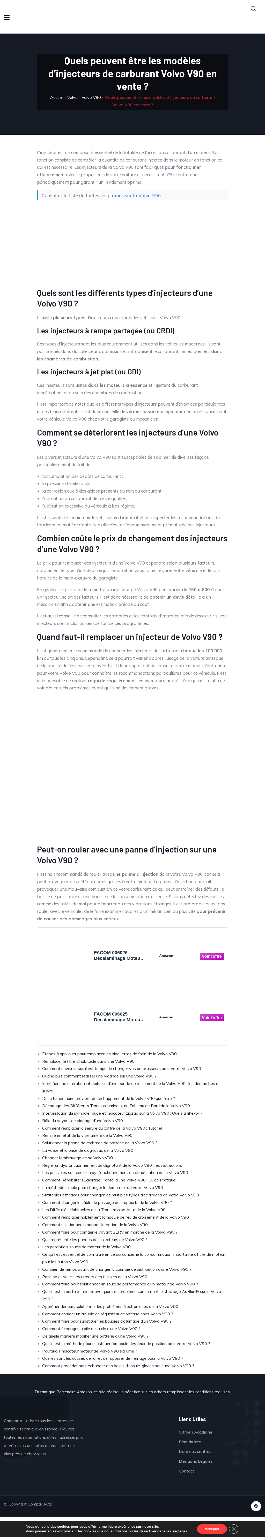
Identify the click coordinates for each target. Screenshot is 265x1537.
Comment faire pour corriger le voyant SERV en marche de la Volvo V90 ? (110, 1232)
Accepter (212, 1528)
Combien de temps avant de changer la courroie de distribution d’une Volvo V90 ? (117, 1269)
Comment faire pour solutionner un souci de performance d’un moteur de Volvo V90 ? (120, 1283)
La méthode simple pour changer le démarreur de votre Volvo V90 (102, 1187)
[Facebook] (256, 1506)
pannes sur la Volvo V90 (134, 195)
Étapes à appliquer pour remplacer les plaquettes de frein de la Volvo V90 (109, 1053)
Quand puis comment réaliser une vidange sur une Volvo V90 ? (99, 1076)
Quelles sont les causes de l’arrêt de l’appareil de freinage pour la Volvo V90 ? (112, 1358)
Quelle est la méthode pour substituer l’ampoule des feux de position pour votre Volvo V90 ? (126, 1343)
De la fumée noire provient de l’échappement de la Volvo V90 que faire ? (108, 1098)
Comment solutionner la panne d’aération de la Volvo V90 (95, 1224)
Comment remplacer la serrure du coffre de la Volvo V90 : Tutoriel (102, 1128)
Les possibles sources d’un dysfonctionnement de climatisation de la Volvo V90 (115, 1172)
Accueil (56, 97)
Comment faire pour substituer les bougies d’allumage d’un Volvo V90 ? (107, 1321)
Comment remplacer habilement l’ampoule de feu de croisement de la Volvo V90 (115, 1217)
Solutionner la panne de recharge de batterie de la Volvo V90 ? (99, 1142)
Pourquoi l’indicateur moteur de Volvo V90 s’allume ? (89, 1351)
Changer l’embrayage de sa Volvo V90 (77, 1157)
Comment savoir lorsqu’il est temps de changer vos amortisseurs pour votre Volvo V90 (121, 1068)
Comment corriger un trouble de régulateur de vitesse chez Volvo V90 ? (107, 1313)
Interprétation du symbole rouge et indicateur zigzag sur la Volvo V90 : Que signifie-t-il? (122, 1113)
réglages (180, 1531)
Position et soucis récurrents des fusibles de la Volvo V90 (94, 1276)
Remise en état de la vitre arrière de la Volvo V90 (87, 1135)
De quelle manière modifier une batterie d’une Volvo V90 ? (95, 1336)
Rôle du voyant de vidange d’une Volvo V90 (82, 1120)
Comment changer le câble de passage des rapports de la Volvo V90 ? (107, 1202)
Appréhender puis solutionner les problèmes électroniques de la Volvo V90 (110, 1306)
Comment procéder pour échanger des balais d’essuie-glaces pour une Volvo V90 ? (118, 1365)
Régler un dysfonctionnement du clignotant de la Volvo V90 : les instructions (112, 1165)
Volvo (72, 97)
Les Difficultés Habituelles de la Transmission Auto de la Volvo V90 (104, 1209)
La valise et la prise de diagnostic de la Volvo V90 (87, 1150)
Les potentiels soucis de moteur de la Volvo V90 (86, 1246)
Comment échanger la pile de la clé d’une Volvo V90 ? (91, 1328)
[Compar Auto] (131, 1432)
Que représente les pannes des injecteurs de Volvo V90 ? (95, 1239)
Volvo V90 (91, 97)
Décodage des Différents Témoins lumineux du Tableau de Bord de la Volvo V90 (116, 1105)
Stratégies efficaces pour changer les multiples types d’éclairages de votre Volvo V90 (120, 1194)
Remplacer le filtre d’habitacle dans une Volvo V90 (88, 1061)
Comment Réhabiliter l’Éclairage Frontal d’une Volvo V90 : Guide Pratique (108, 1179)
